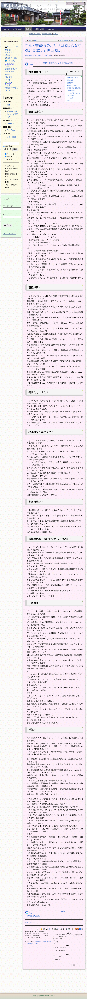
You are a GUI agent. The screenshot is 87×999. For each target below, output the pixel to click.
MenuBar (10, 124)
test (8, 105)
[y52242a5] (52, 431)
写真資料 (10, 63)
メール (9, 82)
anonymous (79, 965)
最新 (72, 40)
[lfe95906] (40, 287)
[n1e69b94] (42, 501)
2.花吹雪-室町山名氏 (33, 916)
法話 (7, 66)
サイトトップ (12, 47)
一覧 (61, 40)
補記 (68, 101)
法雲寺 (9, 9)
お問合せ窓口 (39, 29)
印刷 (35, 40)
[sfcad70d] (70, 538)
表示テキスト (12, 157)
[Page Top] (82, 109)
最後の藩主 (71, 80)
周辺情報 (8, 77)
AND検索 (9, 146)
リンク (7, 85)
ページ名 (10, 154)
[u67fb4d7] (40, 602)
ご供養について (11, 69)
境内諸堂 (8, 55)
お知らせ (51, 29)
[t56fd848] (47, 71)
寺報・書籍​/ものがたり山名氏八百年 (58, 63)
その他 (7, 80)
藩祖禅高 (70, 83)
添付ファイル (30, 922)
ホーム (6, 29)
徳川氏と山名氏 (72, 85)
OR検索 (8, 149)
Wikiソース (11, 159)
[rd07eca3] (42, 111)
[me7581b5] (47, 391)
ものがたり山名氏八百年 (42, 9)
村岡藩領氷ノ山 (72, 77)
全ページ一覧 (47, 34)
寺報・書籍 (21, 9)
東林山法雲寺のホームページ (27, 6)
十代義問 (70, 98)
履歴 (29, 40)
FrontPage (11, 130)
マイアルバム (17, 29)
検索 (66, 40)
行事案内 (8, 50)
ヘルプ (55, 34)
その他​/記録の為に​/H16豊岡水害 (12, 114)
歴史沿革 (8, 52)
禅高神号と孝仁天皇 (74, 88)
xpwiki (27, 55)
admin (60, 942)
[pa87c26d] (35, 729)
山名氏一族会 (12, 58)
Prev (31, 65)
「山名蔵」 (11, 61)
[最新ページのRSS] (74, 40)
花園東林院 (71, 90)
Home (62, 911)
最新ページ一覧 (35, 34)
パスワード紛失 (9, 234)
